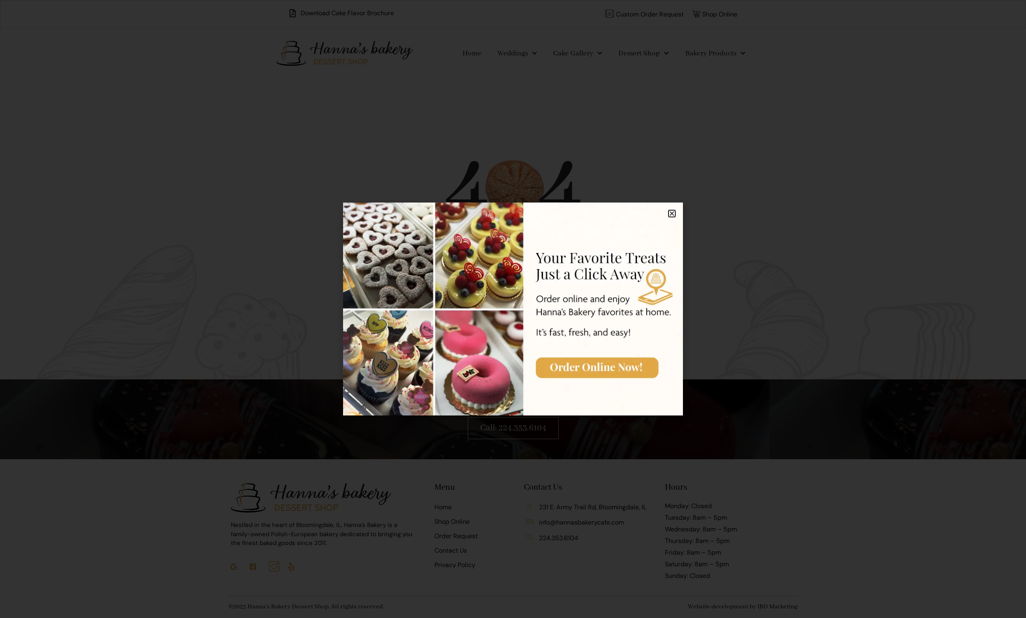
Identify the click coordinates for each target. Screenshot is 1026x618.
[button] (672, 214)
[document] (513, 309)
